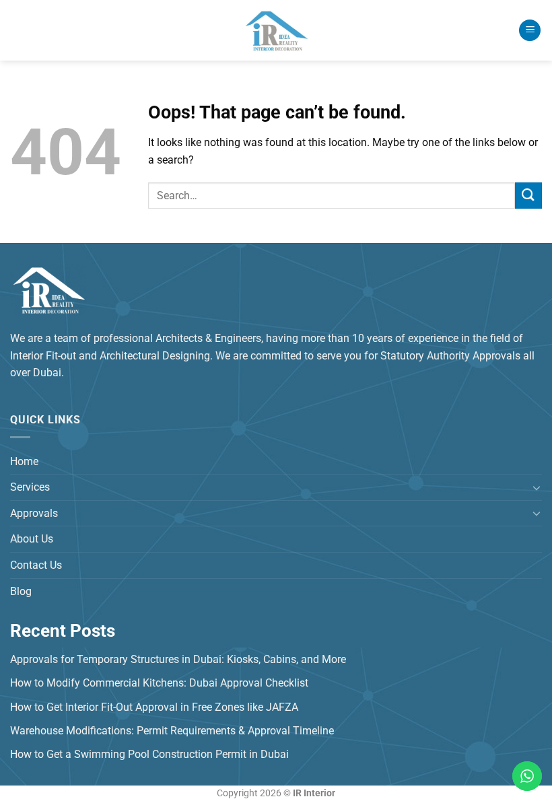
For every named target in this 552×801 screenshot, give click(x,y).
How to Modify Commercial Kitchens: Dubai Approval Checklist (159, 682)
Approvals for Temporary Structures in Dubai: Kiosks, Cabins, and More (178, 659)
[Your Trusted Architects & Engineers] (276, 30)
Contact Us (36, 565)
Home (24, 461)
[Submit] (528, 195)
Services (30, 487)
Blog (21, 591)
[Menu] (530, 31)
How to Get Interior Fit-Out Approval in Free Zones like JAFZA (154, 707)
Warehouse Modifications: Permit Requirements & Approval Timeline (172, 730)
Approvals (34, 513)
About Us (31, 538)
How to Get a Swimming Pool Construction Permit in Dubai (149, 754)
